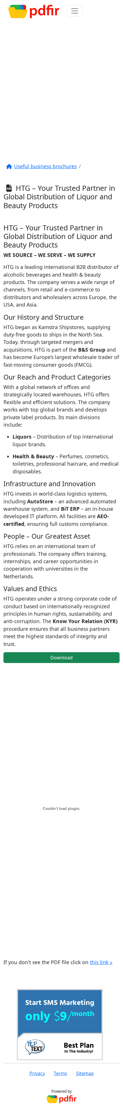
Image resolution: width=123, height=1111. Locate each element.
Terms (60, 1073)
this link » (101, 962)
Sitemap (85, 1073)
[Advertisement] (61, 87)
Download (61, 657)
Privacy (37, 1073)
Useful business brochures (45, 166)
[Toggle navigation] (75, 11)
